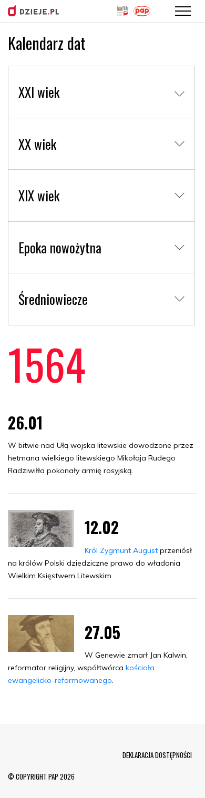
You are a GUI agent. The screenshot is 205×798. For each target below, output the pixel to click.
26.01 (25, 422)
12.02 (102, 527)
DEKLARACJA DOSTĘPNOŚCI (157, 755)
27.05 (102, 632)
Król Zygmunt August (121, 550)
